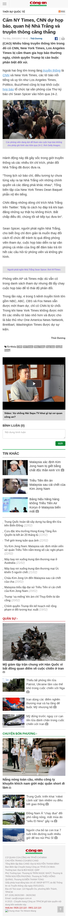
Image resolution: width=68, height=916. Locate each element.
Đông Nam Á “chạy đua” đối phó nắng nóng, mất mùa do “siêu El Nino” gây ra (44, 817)
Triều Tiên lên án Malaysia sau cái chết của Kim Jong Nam (47, 484)
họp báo (8, 89)
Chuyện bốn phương (19, 733)
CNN (6, 75)
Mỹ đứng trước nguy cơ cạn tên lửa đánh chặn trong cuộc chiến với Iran (45, 720)
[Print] (63, 38)
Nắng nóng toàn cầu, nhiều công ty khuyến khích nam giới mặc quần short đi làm (34, 783)
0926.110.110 (20, 908)
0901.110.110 (34, 908)
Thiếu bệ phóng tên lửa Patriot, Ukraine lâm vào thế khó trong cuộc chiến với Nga (45, 684)
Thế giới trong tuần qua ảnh (21, 540)
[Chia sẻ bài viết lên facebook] (56, 38)
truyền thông (51, 70)
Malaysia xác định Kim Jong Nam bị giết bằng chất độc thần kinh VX (45, 466)
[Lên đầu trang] (60, 909)
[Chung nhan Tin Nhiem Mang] (20, 911)
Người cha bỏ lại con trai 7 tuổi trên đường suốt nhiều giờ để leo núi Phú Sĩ (43, 834)
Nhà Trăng (40, 346)
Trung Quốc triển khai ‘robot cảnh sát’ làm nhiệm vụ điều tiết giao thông (44, 800)
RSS (63, 11)
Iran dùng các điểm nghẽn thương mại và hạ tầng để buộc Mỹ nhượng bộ (43, 703)
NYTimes (28, 346)
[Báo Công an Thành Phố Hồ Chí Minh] (38, 3)
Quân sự (10, 618)
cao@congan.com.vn (22, 898)
